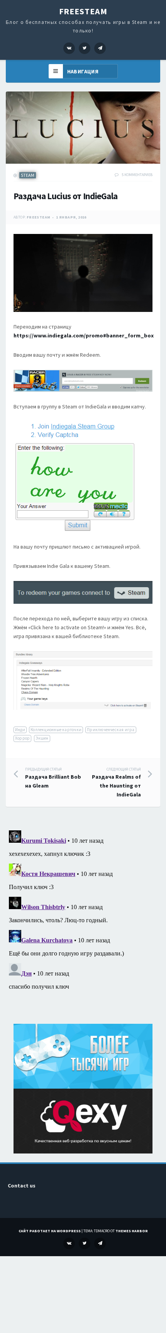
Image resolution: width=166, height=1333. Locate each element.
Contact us (22, 1185)
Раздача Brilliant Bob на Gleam (53, 778)
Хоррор (22, 738)
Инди (20, 729)
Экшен (42, 738)
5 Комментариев (137, 174)
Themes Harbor (131, 1230)
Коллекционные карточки (55, 729)
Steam (27, 175)
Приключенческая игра (110, 729)
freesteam (39, 217)
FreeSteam (83, 11)
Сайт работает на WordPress (50, 1230)
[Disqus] (83, 923)
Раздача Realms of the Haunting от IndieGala (116, 782)
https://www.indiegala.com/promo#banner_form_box (84, 335)
